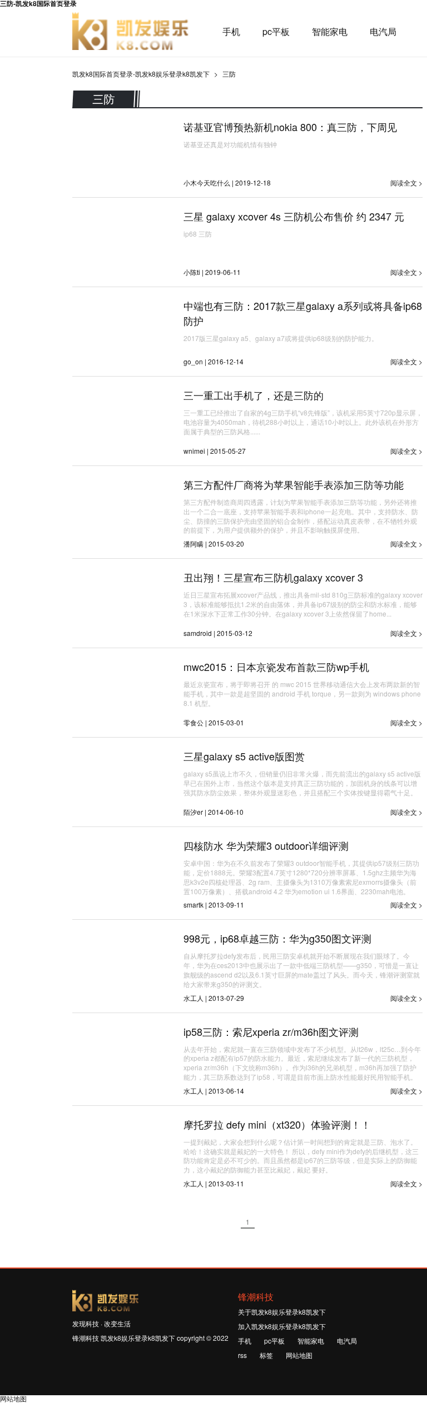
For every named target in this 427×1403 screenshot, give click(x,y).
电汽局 (383, 31)
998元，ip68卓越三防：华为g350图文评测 (277, 938)
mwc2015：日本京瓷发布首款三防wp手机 (276, 666)
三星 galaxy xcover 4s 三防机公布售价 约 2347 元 (293, 216)
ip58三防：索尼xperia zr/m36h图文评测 (271, 1031)
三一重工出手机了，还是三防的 (253, 395)
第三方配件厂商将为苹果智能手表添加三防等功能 (293, 484)
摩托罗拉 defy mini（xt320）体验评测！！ (277, 1124)
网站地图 (299, 1355)
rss (242, 1355)
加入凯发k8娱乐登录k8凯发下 (282, 1326)
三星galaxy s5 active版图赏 (244, 756)
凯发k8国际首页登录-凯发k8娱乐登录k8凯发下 (130, 31)
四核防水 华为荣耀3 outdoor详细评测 (266, 845)
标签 (266, 1355)
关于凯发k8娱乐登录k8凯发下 (282, 1311)
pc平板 (276, 31)
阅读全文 (403, 182)
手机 (231, 31)
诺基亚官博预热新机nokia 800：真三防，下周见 (290, 126)
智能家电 (329, 31)
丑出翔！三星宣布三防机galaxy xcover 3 (273, 577)
